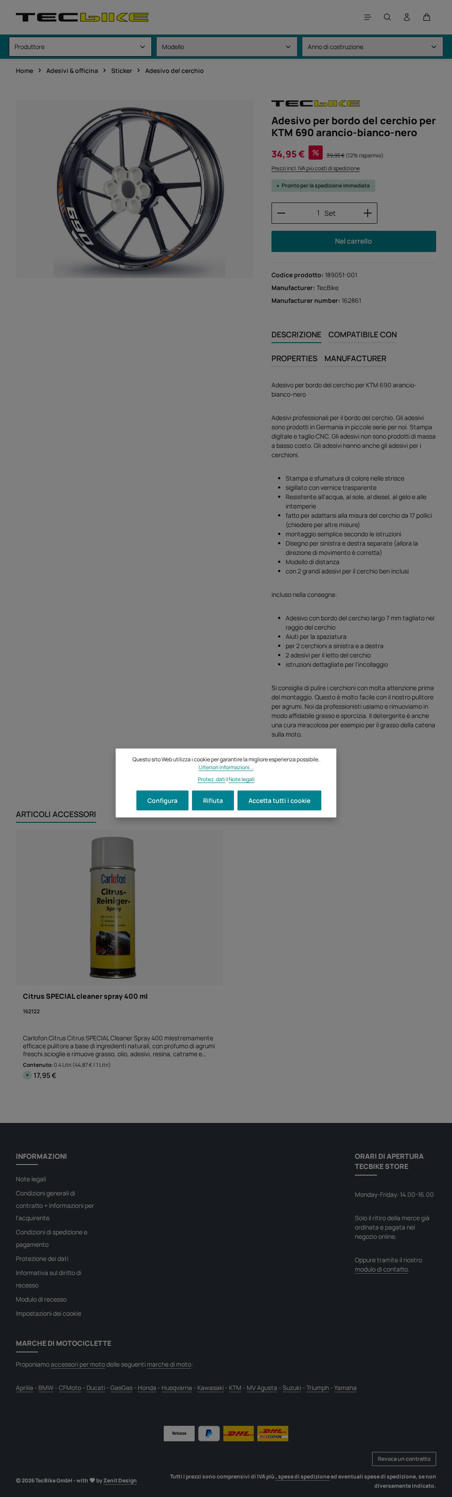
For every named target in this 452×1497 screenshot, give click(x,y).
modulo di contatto (381, 1269)
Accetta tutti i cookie (279, 800)
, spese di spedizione (302, 1476)
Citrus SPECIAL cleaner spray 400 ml (85, 996)
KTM (235, 1387)
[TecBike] (315, 103)
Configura (162, 800)
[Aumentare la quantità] (367, 213)
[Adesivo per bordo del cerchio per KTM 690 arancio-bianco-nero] (134, 188)
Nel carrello (353, 241)
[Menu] (368, 17)
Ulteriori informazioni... (226, 767)
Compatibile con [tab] (362, 334)
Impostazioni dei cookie (48, 1313)
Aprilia (24, 1387)
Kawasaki (210, 1387)
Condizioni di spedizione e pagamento (51, 1238)
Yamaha (345, 1387)
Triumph (317, 1387)
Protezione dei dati (42, 1258)
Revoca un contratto (404, 1459)
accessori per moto (78, 1364)
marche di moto (169, 1364)
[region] (135, 188)
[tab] (296, 334)
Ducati (96, 1387)
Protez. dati (212, 779)
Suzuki (291, 1387)
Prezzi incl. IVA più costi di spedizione (315, 168)
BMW (45, 1387)
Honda (147, 1387)
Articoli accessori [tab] (56, 814)
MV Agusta (262, 1387)
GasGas (121, 1387)
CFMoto (70, 1387)
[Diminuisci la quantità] (280, 213)
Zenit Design (120, 1480)
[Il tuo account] (407, 17)
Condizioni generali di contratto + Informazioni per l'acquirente (55, 1205)
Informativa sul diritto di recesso (48, 1278)
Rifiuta (213, 800)
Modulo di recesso (41, 1299)
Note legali (31, 1179)
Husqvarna (177, 1387)
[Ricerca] (387, 17)
